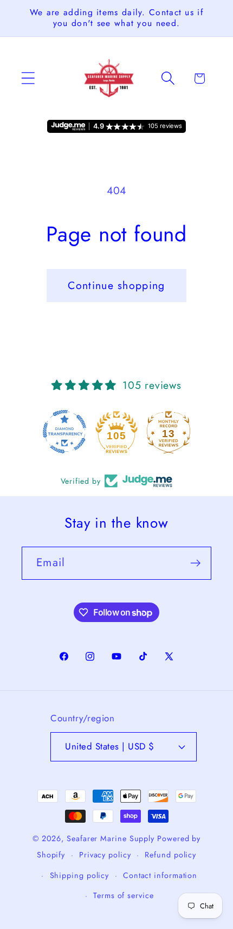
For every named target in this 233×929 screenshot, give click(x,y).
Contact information (160, 875)
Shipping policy (79, 875)
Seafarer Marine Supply (110, 838)
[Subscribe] (195, 563)
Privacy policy (105, 854)
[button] (27, 78)
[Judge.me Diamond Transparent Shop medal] (64, 431)
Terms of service (123, 895)
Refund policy (170, 854)
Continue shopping (116, 285)
